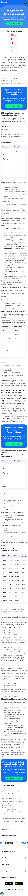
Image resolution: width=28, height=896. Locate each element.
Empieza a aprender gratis (14, 23)
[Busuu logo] (4, 2)
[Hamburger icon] (25, 3)
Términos (16, 894)
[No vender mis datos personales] (2, 893)
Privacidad (23, 894)
